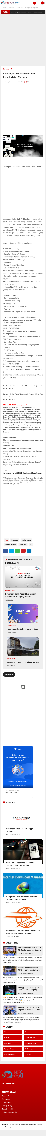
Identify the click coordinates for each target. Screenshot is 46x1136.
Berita (20, 953)
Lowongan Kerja (11, 544)
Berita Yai (11, 8)
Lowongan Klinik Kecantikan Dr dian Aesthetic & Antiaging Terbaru (20, 595)
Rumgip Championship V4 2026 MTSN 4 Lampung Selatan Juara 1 (28, 988)
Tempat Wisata (9, 1049)
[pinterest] (23, 551)
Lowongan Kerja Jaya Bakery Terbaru (23, 662)
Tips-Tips (28, 1054)
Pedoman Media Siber (10, 1112)
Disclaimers (6, 1102)
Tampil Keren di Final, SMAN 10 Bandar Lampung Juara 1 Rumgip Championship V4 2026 (29, 949)
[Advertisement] (23, 40)
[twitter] (11, 551)
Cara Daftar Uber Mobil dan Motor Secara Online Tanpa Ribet (20, 864)
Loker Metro (26, 540)
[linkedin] (29, 551)
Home (4, 8)
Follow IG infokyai (31, 8)
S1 (12, 69)
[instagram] (14, 1087)
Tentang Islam (29, 1049)
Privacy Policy (7, 1106)
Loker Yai (20, 8)
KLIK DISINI (8, 389)
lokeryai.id (34, 427)
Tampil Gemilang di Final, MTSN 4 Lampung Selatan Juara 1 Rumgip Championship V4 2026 (28, 969)
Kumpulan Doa (30, 1037)
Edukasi (7, 1037)
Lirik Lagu (7, 1043)
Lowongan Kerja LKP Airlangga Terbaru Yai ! (19, 830)
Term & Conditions (8, 1109)
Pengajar (23, 544)
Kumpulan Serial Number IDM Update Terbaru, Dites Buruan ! (22, 898)
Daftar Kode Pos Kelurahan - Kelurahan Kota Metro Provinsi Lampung (23, 932)
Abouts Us (6, 1096)
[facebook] (5, 551)
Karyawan (15, 540)
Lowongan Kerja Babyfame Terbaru (23, 629)
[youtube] (17, 1087)
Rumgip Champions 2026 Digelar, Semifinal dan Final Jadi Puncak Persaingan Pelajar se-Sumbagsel (29, 1008)
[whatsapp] (17, 551)
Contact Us (6, 1099)
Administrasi (10, 590)
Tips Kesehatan (9, 1054)
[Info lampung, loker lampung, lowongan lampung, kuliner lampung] (11, 5)
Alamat (6, 1032)
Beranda (6, 69)
